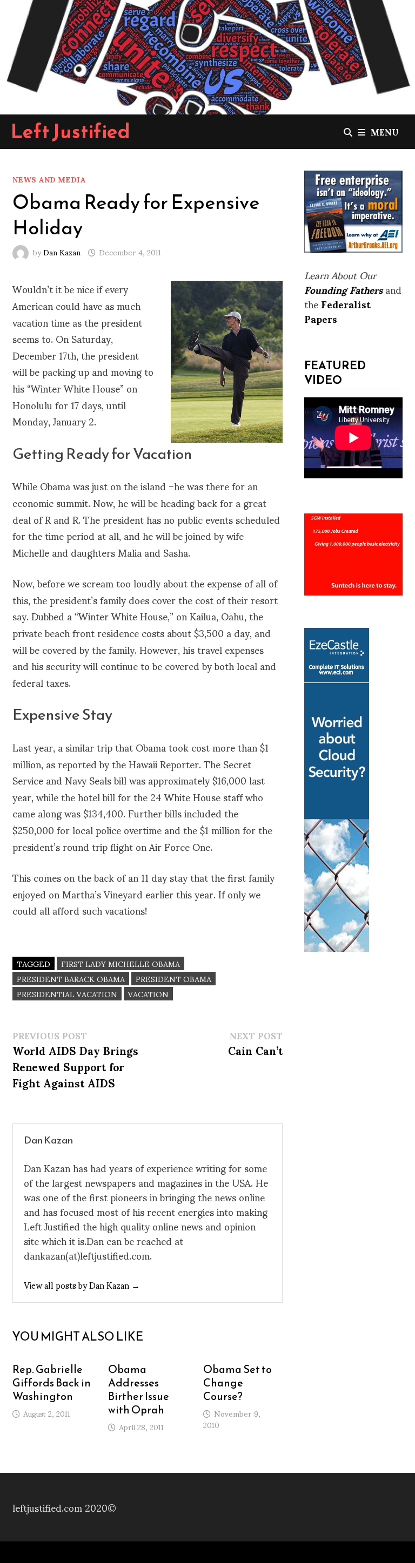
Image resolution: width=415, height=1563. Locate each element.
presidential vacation (67, 993)
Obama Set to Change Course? (237, 1382)
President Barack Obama (71, 978)
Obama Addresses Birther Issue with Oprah (138, 1389)
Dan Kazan (62, 252)
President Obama (173, 978)
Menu (385, 131)
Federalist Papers (337, 311)
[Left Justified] (207, 54)
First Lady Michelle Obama (120, 963)
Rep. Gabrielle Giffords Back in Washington (51, 1382)
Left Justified (70, 131)
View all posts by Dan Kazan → (82, 1284)
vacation (148, 993)
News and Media (49, 179)
